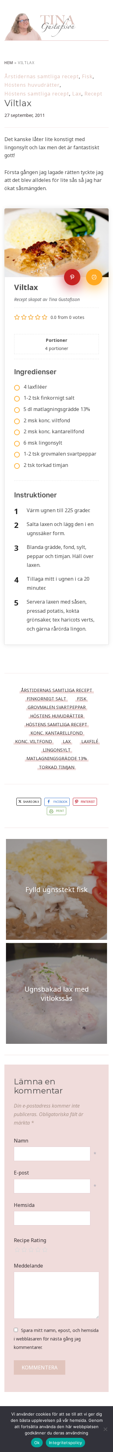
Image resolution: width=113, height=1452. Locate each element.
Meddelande (28, 1265)
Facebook (60, 802)
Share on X (31, 802)
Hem (8, 62)
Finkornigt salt (46, 699)
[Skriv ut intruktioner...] (94, 277)
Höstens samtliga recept (36, 93)
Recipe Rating (30, 1240)
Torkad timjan (56, 767)
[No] (105, 1429)
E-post (21, 1172)
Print (60, 811)
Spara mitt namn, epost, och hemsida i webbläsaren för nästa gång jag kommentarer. (56, 1338)
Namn (21, 1140)
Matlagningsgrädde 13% (56, 758)
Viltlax (17, 103)
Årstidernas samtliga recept (41, 76)
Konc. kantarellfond (56, 733)
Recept (93, 93)
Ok (37, 1442)
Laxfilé (89, 741)
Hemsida (24, 1205)
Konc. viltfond (33, 741)
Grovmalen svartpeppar (57, 707)
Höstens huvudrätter (32, 84)
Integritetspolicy (65, 1442)
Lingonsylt (57, 750)
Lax (76, 93)
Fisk (87, 76)
